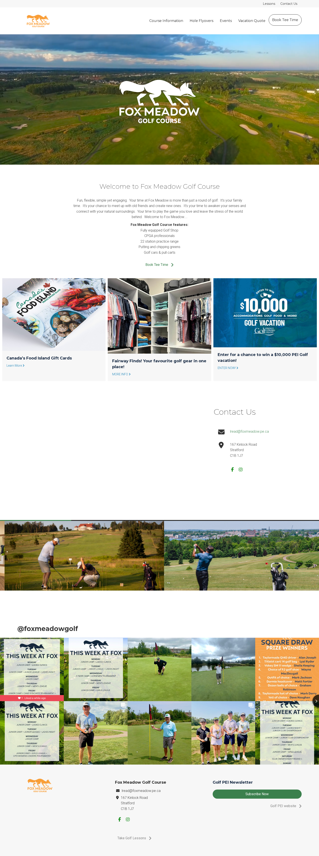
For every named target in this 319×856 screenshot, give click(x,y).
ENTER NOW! (121, 368)
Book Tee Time (285, 20)
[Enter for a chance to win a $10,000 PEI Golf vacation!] (159, 312)
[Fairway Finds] (54, 316)
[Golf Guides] (265, 314)
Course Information (166, 21)
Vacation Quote (251, 21)
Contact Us (288, 4)
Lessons (269, 4)
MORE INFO (15, 374)
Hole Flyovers (201, 21)
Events (226, 21)
